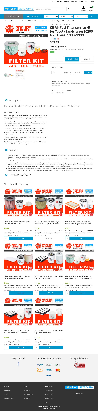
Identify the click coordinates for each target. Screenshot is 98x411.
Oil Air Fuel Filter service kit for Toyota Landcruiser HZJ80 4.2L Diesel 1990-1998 (51, 21)
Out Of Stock (49, 238)
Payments (74, 2)
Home (53, 2)
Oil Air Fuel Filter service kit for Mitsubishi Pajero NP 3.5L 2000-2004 (49, 332)
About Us (59, 2)
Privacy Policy (49, 390)
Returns (81, 2)
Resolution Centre (9, 398)
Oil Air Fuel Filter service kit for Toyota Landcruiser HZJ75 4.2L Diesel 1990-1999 (78, 277)
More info (63, 46)
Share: (52, 39)
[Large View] (9, 74)
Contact (92, 2)
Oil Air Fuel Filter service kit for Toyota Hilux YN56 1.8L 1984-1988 (17, 223)
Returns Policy (49, 394)
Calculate (89, 72)
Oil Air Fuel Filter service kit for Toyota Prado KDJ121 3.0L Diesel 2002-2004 (17, 332)
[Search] (69, 9)
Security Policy (49, 398)
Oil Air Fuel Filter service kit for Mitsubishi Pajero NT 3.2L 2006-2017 (49, 277)
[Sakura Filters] (30, 214)
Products (13, 16)
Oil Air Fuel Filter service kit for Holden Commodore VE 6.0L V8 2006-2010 (17, 277)
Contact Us (27, 398)
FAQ (86, 2)
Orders (6, 394)
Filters (13, 21)
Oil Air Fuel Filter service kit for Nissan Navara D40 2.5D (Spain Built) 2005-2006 (78, 223)
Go (91, 16)
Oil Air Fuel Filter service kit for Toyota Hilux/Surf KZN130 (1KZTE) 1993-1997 (47, 223)
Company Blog (28, 394)
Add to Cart (73, 59)
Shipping (66, 2)
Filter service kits (21, 21)
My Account (7, 390)
